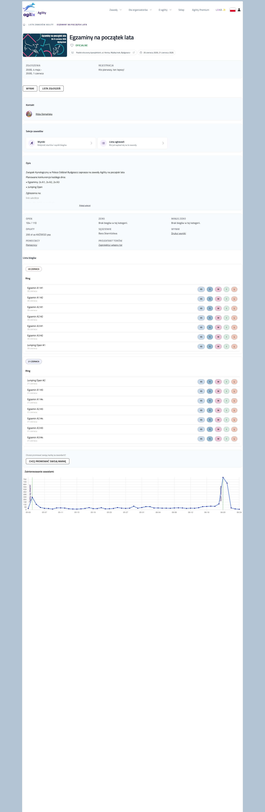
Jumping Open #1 (36, 345)
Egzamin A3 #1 (35, 326)
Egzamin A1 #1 (35, 288)
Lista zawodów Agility (41, 24)
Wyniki (30, 88)
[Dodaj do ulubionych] (71, 45)
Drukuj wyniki (178, 233)
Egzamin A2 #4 (35, 418)
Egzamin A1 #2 (35, 297)
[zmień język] (232, 10)
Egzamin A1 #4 (35, 399)
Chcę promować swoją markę (47, 461)
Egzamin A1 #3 (35, 390)
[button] (29, 114)
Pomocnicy (31, 245)
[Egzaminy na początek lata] (45, 45)
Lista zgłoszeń (51, 88)
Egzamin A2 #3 (35, 409)
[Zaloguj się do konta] (239, 10)
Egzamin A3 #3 (35, 428)
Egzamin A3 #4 (35, 437)
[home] (24, 24)
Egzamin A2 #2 (35, 316)
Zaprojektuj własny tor (110, 245)
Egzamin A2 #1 (35, 307)
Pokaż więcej (84, 205)
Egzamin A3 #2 (35, 335)
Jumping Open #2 (36, 380)
